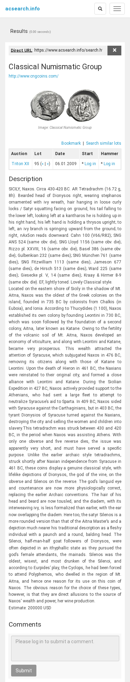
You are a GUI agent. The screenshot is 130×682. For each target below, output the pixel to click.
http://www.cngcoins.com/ (34, 76)
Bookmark (71, 143)
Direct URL (21, 50)
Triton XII (20, 163)
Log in (90, 163)
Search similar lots (103, 143)
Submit (24, 670)
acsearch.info (22, 9)
